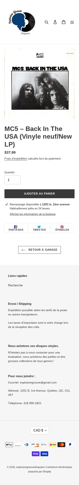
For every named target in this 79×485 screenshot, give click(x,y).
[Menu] (72, 22)
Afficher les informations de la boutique (33, 214)
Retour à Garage (43, 249)
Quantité (9, 172)
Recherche (15, 285)
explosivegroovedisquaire (30, 467)
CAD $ (38, 430)
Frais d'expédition (15, 158)
